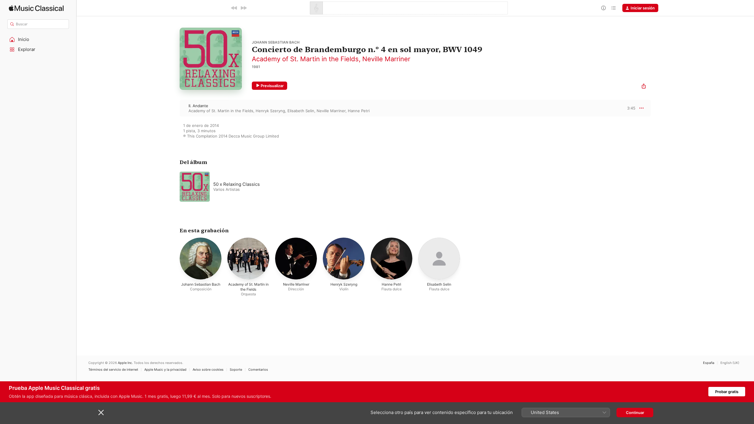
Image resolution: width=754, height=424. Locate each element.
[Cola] (613, 8)
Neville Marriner (386, 59)
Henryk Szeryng (270, 110)
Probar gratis (726, 391)
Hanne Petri (359, 110)
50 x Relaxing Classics (236, 184)
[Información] (603, 8)
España (708, 363)
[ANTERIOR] (234, 8)
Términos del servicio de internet (113, 369)
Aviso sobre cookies (208, 369)
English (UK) (729, 363)
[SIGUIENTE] (243, 8)
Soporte (236, 369)
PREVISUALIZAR (624, 108)
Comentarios (258, 369)
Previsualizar (272, 85)
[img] (36, 8)
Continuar (635, 412)
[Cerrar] (101, 412)
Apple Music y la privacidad (165, 369)
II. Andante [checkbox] (198, 105)
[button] (38, 39)
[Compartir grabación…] (644, 87)
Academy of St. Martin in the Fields (305, 59)
